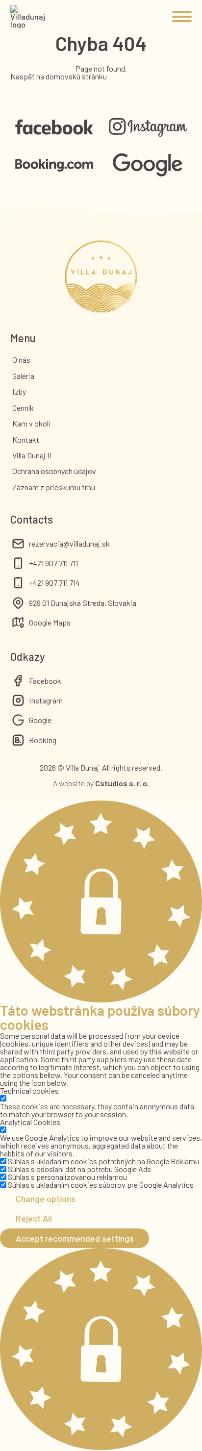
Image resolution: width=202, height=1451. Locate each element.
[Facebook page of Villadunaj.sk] (54, 127)
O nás (21, 359)
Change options (46, 1198)
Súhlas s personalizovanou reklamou (67, 1176)
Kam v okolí (31, 423)
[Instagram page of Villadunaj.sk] (147, 127)
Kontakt (25, 439)
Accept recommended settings (75, 1238)
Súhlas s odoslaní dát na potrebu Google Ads (79, 1169)
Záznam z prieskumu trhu (53, 487)
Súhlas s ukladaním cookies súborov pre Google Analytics (101, 1184)
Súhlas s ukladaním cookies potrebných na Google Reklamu (103, 1161)
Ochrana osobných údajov (54, 470)
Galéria (23, 375)
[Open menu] (182, 16)
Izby (19, 391)
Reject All (34, 1218)
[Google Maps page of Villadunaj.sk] (147, 165)
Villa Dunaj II (32, 455)
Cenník (23, 407)
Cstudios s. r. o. (122, 783)
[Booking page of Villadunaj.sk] (54, 165)
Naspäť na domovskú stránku (58, 76)
